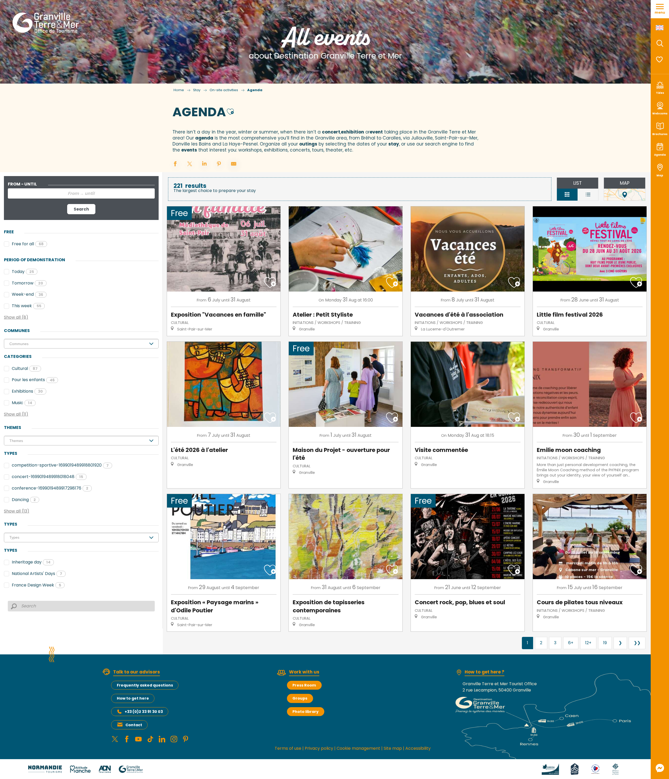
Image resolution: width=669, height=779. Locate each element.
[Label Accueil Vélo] (575, 769)
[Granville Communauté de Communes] (131, 769)
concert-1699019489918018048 (47, 477)
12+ (588, 643)
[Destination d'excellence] (595, 769)
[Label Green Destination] (550, 769)
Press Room (304, 685)
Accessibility (418, 748)
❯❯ (637, 643)
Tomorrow (27, 283)
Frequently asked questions (145, 685)
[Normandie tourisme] (45, 769)
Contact (133, 725)
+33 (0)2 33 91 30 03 (144, 711)
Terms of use (288, 748)
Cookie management (358, 748)
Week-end (27, 294)
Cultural (25, 368)
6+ (570, 643)
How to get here (133, 698)
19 (605, 643)
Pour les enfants (33, 380)
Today (23, 272)
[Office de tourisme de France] (615, 769)
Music (22, 403)
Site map (393, 748)
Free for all (28, 244)
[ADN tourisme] (105, 769)
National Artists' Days (37, 574)
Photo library (305, 711)
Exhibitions (27, 391)
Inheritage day (31, 562)
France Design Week (36, 585)
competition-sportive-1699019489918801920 (60, 465)
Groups (299, 698)
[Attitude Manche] (80, 769)
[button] (660, 43)
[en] (660, 27)
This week (26, 306)
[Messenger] (660, 768)
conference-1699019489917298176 (50, 488)
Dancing (24, 500)
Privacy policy (319, 748)
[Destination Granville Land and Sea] (46, 22)
